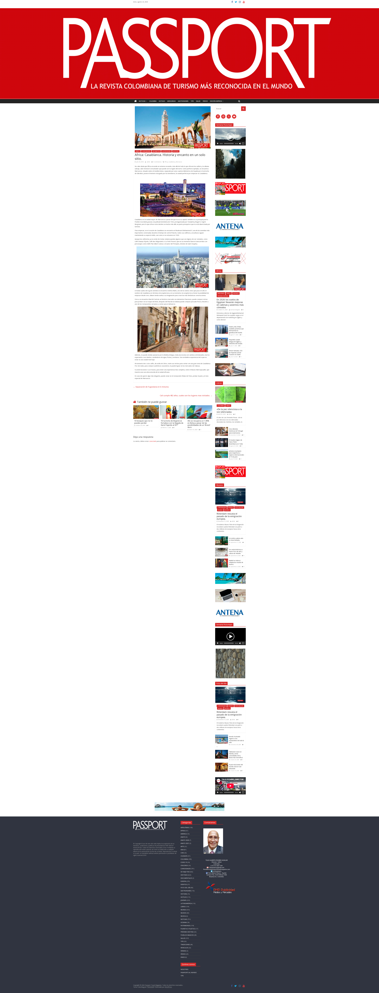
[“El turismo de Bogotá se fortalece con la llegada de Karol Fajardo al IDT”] (173, 406)
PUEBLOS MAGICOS (187, 935)
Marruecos (179, 162)
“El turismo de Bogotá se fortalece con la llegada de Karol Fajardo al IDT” (172, 423)
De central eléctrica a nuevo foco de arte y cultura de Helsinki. (236, 551)
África (166, 162)
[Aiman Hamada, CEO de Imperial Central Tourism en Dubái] (221, 350)
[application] (230, 136)
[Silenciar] (240, 144)
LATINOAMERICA (186, 903)
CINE (182, 853)
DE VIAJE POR (156, 151)
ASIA (182, 850)
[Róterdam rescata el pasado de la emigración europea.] (230, 489)
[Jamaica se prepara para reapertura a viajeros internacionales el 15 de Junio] (221, 450)
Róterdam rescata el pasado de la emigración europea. (229, 516)
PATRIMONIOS (185, 925)
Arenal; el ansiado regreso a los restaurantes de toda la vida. (236, 739)
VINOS (183, 957)
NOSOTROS (184, 969)
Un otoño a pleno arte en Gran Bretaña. (236, 539)
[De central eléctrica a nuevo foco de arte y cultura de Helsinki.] (221, 549)
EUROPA (230, 507)
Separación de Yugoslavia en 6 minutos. (151, 387)
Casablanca (172, 162)
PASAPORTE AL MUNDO (189, 972)
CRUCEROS (184, 865)
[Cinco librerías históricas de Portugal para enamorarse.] (221, 428)
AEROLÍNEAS (171, 101)
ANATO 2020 (185, 840)
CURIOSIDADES (146, 151)
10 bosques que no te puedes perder (143, 422)
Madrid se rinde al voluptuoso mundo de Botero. (236, 562)
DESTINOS (236, 293)
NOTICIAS (142, 101)
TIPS (192, 101)
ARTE (182, 846)
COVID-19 (184, 862)
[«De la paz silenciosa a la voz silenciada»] (230, 387)
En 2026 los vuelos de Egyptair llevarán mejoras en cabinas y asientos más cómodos (230, 303)
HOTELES (162, 101)
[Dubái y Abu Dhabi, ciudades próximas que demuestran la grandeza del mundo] (221, 326)
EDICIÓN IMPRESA (216, 101)
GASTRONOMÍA (183, 101)
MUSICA (183, 916)
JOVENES (183, 900)
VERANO (183, 951)
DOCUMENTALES (186, 878)
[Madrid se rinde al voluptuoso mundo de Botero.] (221, 560)
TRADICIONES (185, 944)
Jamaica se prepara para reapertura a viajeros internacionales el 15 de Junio (236, 454)
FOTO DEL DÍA (239, 507)
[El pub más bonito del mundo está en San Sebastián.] (221, 764)
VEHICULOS (184, 948)
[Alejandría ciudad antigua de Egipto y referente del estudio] (221, 339)
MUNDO (220, 510)
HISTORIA (184, 894)
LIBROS (228, 405)
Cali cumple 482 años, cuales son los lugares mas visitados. (186, 395)
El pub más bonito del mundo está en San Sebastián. (236, 766)
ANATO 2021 (185, 843)
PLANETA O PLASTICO (188, 929)
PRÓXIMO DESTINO (223, 296)
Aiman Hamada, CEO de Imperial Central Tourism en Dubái (235, 352)
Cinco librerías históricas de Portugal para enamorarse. (236, 431)
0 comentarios (157, 162)
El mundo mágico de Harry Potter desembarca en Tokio (236, 442)
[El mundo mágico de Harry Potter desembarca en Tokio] (221, 439)
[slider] (229, 143)
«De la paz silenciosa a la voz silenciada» (229, 410)
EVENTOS (184, 884)
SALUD (198, 101)
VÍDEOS (205, 101)
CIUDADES (184, 856)
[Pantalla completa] (243, 144)
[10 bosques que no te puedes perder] (146, 406)
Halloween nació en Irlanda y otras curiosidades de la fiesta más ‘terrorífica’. (236, 755)
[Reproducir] (218, 144)
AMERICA (184, 834)
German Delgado (235, 310)
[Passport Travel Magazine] (189, 9)
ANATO (183, 837)
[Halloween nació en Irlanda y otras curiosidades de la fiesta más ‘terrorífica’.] (221, 751)
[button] (230, 137)
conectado (152, 441)
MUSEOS (227, 510)
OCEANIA (184, 922)
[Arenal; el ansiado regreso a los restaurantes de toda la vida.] (221, 736)
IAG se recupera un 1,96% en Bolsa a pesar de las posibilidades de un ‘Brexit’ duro (199, 424)
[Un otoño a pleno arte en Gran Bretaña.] (221, 537)
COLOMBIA (152, 101)
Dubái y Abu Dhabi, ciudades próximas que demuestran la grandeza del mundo (236, 330)
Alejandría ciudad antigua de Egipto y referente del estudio (236, 341)
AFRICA (138, 151)
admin (149, 162)
